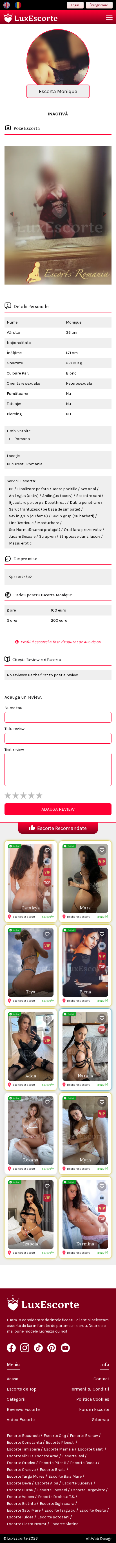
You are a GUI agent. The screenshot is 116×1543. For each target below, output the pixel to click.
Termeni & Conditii (89, 1389)
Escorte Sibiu (19, 1456)
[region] (58, 215)
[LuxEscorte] (30, 17)
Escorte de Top (22, 1389)
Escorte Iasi (73, 1456)
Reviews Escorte (23, 1409)
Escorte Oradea (21, 1462)
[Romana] (18, 5)
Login (75, 5)
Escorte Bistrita (22, 1503)
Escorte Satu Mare (24, 1510)
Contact (101, 1378)
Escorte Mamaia (59, 1449)
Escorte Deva (19, 1483)
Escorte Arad (47, 1456)
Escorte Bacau (84, 1462)
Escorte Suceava (77, 1483)
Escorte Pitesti (53, 1462)
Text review (14, 749)
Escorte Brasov (84, 1435)
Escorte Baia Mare (65, 1476)
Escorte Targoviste (88, 1490)
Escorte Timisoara (24, 1449)
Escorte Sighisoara (57, 1503)
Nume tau (13, 707)
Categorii (16, 1399)
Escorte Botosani (53, 1517)
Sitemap (100, 1419)
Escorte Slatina (64, 1524)
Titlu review (14, 728)
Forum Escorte (94, 1409)
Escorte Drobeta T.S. (56, 1496)
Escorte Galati (91, 1449)
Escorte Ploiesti (60, 1442)
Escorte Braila (53, 1469)
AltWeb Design (99, 1538)
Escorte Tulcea (20, 1517)
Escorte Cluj (55, 1435)
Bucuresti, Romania (25, 464)
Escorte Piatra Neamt (27, 1524)
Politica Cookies (92, 1399)
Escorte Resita (93, 1510)
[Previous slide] (12, 214)
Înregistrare (99, 5)
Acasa (12, 1378)
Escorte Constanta (25, 1442)
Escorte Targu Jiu (60, 1510)
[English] (6, 5)
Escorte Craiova (22, 1469)
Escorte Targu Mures (26, 1476)
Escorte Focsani (52, 1490)
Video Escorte (21, 1419)
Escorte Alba (47, 1483)
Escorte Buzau (20, 1490)
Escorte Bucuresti (24, 1435)
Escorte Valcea (21, 1496)
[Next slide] (104, 214)
